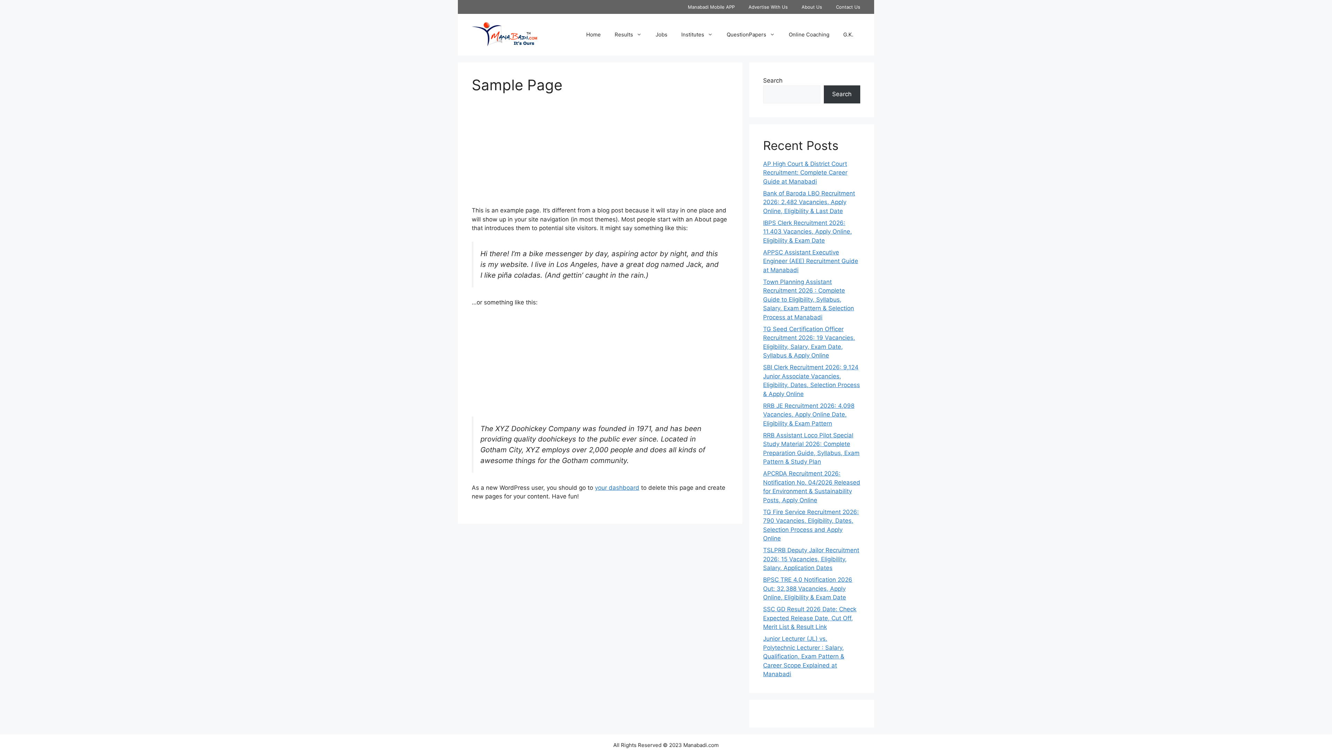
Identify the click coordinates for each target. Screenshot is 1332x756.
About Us (812, 7)
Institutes (692, 34)
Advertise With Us (768, 7)
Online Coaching (809, 34)
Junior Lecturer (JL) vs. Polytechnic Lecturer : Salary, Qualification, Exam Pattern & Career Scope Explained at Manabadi (803, 656)
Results (624, 34)
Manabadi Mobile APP (711, 7)
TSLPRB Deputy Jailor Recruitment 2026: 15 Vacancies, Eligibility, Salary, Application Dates (811, 559)
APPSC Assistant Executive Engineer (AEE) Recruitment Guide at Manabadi (810, 261)
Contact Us (848, 7)
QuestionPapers (746, 34)
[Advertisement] (600, 154)
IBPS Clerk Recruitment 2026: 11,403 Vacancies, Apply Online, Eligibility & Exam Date (807, 231)
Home (593, 34)
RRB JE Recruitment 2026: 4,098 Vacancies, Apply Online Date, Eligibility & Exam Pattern (808, 414)
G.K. (848, 34)
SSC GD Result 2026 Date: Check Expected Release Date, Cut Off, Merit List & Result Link (809, 618)
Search (773, 80)
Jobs (661, 34)
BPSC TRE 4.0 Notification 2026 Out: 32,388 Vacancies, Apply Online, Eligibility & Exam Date (807, 588)
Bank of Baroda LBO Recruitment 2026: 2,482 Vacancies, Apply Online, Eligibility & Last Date (809, 202)
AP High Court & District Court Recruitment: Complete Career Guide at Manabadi (805, 172)
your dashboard (617, 487)
